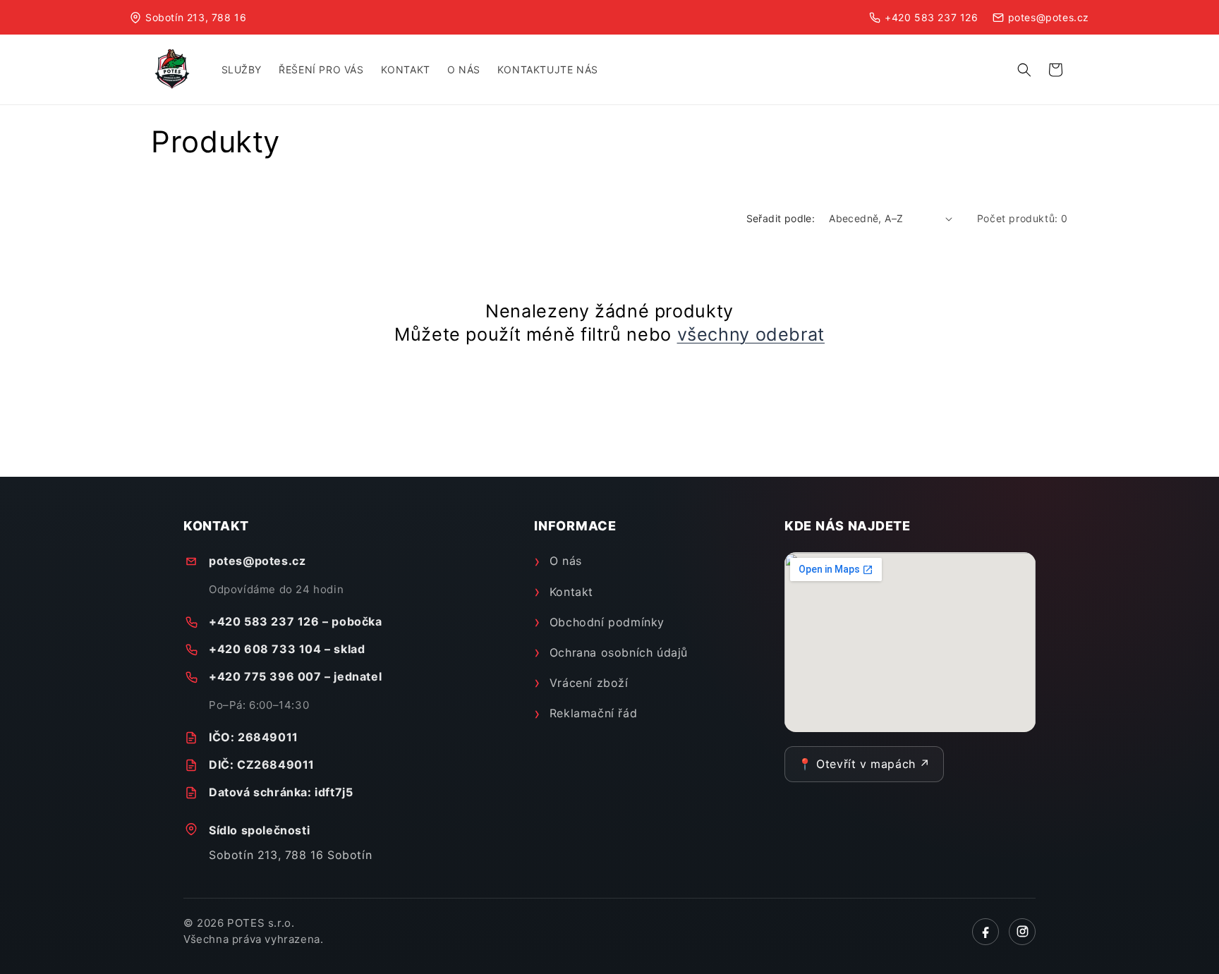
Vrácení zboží (589, 683)
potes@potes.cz (257, 561)
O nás (566, 561)
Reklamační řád (593, 713)
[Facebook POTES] (985, 931)
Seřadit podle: (780, 218)
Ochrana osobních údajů (619, 652)
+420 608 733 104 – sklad (287, 649)
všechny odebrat (751, 334)
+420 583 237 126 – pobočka (295, 621)
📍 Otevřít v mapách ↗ (864, 764)
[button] (1024, 69)
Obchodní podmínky (607, 622)
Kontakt (571, 592)
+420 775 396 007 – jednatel (295, 676)
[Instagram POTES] (1022, 931)
